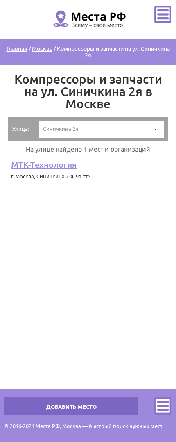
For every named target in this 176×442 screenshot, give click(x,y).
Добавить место (71, 407)
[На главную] (88, 33)
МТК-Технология (44, 164)
